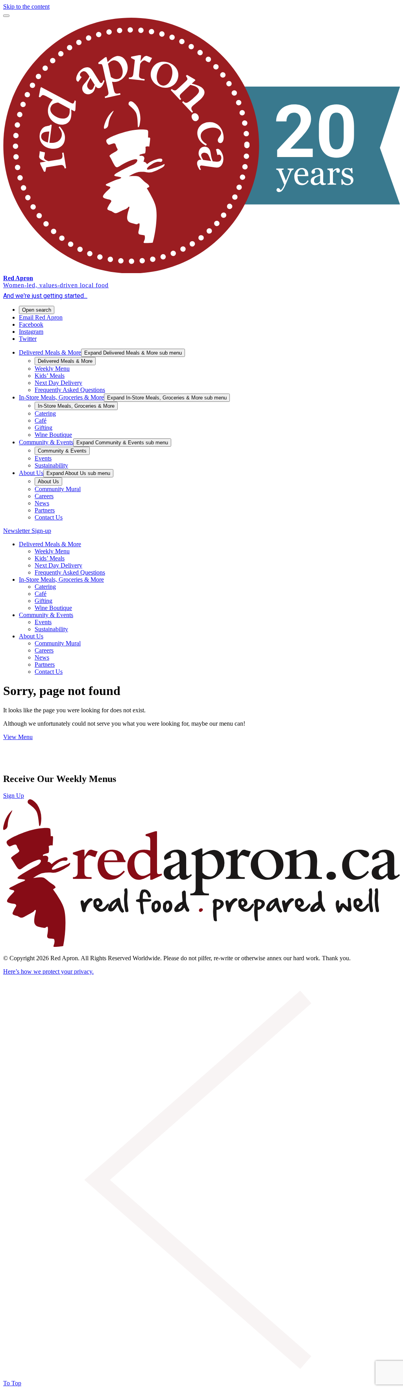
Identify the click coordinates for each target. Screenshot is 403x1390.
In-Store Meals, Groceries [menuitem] (61, 397)
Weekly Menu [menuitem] (52, 368)
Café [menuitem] (40, 420)
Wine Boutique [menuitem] (53, 434)
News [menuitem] (42, 503)
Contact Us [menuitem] (49, 517)
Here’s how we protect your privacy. (48, 971)
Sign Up (13, 795)
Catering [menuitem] (45, 413)
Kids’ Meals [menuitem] (50, 375)
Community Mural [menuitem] (58, 489)
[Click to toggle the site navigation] (6, 16)
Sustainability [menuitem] (51, 465)
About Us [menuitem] (31, 472)
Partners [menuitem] (45, 510)
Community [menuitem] (46, 442)
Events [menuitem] (43, 458)
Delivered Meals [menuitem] (50, 352)
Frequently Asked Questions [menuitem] (70, 389)
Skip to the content (26, 6)
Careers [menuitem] (44, 496)
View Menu (18, 737)
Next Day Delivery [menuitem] (58, 382)
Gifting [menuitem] (43, 427)
